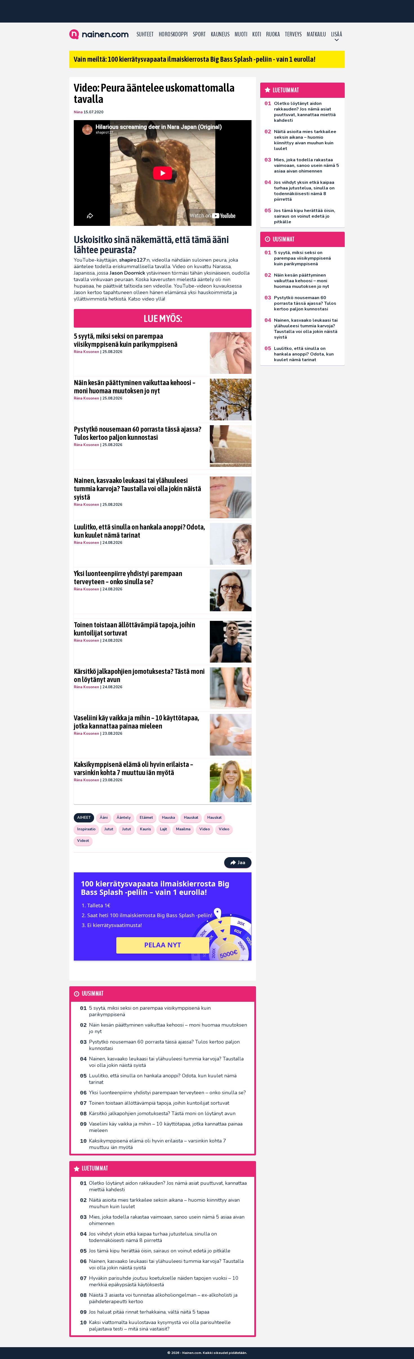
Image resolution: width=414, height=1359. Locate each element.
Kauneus (220, 34)
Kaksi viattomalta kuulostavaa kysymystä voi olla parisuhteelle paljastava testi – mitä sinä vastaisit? (160, 1325)
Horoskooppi (173, 34)
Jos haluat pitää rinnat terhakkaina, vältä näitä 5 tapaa (149, 1312)
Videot (83, 840)
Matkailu (316, 34)
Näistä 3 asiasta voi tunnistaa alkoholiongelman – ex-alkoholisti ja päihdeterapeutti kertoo (163, 1298)
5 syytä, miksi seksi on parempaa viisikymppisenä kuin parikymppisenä (125, 340)
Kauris (145, 829)
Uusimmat (93, 993)
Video (204, 829)
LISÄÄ (336, 34)
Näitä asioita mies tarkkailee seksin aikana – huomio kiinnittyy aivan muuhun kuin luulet (164, 1203)
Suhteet (145, 34)
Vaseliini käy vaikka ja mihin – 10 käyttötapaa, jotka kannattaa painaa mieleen (136, 722)
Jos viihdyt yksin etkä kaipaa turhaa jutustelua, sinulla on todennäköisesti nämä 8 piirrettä (153, 1237)
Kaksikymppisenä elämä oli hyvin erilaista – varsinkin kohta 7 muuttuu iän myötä (133, 768)
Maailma (183, 829)
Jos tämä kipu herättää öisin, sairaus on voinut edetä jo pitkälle (159, 1250)
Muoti (241, 34)
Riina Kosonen (86, 351)
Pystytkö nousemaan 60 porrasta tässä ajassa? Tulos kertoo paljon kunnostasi (137, 433)
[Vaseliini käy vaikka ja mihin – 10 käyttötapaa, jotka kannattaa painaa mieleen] (230, 735)
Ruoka (273, 34)
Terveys (293, 34)
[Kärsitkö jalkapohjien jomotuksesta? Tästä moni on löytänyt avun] (230, 688)
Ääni (104, 817)
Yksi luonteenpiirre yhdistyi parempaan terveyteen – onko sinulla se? (128, 577)
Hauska (168, 817)
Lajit (163, 829)
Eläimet (146, 817)
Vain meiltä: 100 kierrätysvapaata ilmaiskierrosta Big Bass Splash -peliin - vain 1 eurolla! (194, 59)
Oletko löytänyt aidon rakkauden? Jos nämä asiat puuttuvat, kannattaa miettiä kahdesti (168, 1186)
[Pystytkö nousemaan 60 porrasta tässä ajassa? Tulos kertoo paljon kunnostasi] (230, 446)
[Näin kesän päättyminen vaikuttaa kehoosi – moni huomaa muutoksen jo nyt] (230, 399)
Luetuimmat (95, 1168)
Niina (78, 112)
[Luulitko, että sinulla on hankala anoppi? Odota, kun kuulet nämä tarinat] (230, 544)
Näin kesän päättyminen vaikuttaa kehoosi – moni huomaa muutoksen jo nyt (134, 386)
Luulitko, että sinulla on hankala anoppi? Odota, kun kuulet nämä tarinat (139, 531)
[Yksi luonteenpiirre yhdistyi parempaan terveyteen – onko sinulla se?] (230, 590)
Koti (256, 34)
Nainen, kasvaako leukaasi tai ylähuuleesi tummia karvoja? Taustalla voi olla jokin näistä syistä (137, 489)
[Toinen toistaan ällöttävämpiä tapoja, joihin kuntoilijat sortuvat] (230, 642)
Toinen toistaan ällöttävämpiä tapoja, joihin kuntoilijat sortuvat (134, 629)
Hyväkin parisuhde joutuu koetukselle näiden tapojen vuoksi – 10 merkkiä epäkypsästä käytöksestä (164, 1281)
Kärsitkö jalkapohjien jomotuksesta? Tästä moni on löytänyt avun (139, 675)
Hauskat (191, 817)
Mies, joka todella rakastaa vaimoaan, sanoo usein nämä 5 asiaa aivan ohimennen (166, 1220)
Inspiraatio (86, 829)
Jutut (108, 829)
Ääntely (124, 817)
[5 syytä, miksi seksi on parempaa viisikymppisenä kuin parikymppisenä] (230, 353)
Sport (199, 34)
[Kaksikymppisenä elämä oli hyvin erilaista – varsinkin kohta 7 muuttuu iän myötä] (230, 781)
